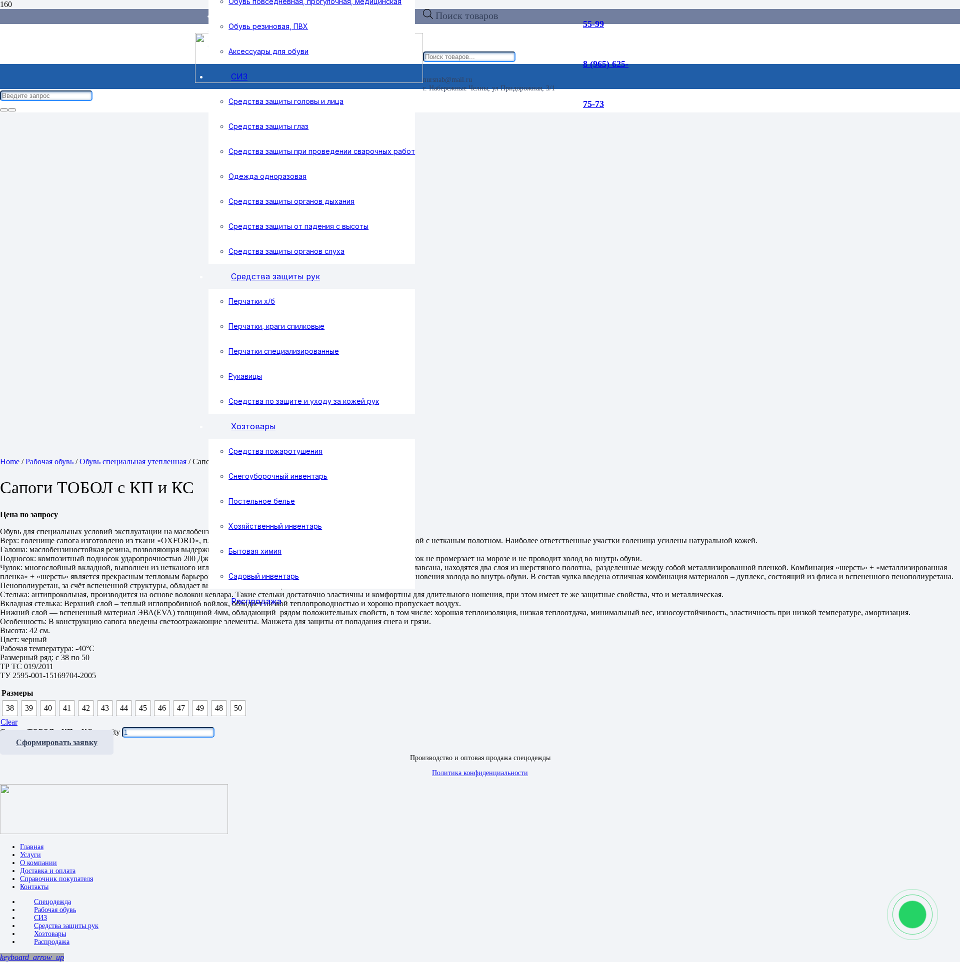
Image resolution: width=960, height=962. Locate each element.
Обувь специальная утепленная (133, 461)
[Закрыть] (12, 109)
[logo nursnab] (114, 831)
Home (10, 461)
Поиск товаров (467, 15)
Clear (9, 722)
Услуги (30, 855)
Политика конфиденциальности (480, 773)
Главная (32, 847)
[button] (32, 957)
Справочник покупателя (56, 879)
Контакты (34, 887)
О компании (38, 863)
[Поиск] (4, 109)
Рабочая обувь (50, 461)
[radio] (10, 708)
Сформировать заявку (57, 742)
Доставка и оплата (48, 871)
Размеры (18, 693)
